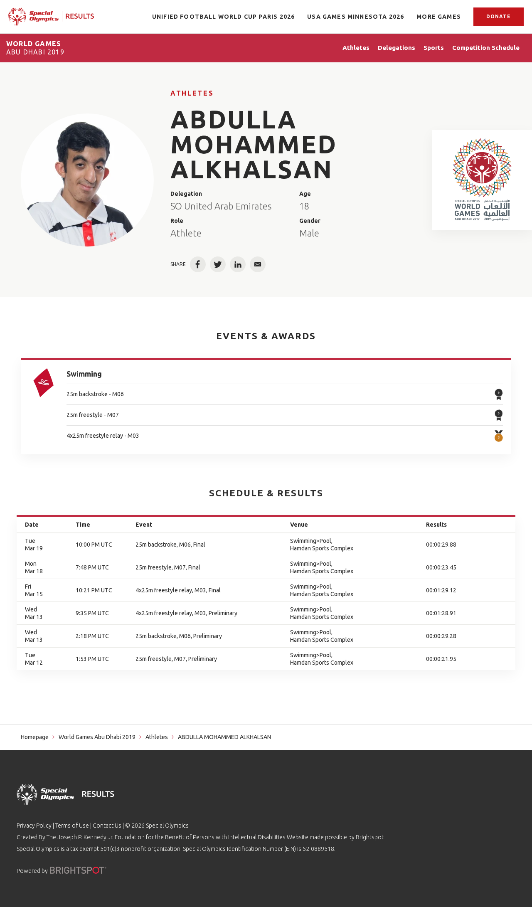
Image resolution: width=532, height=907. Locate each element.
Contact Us (107, 825)
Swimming (84, 374)
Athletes (192, 93)
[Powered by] (78, 870)
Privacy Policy (34, 825)
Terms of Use (72, 825)
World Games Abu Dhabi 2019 (97, 737)
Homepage (35, 737)
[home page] (51, 17)
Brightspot (370, 837)
